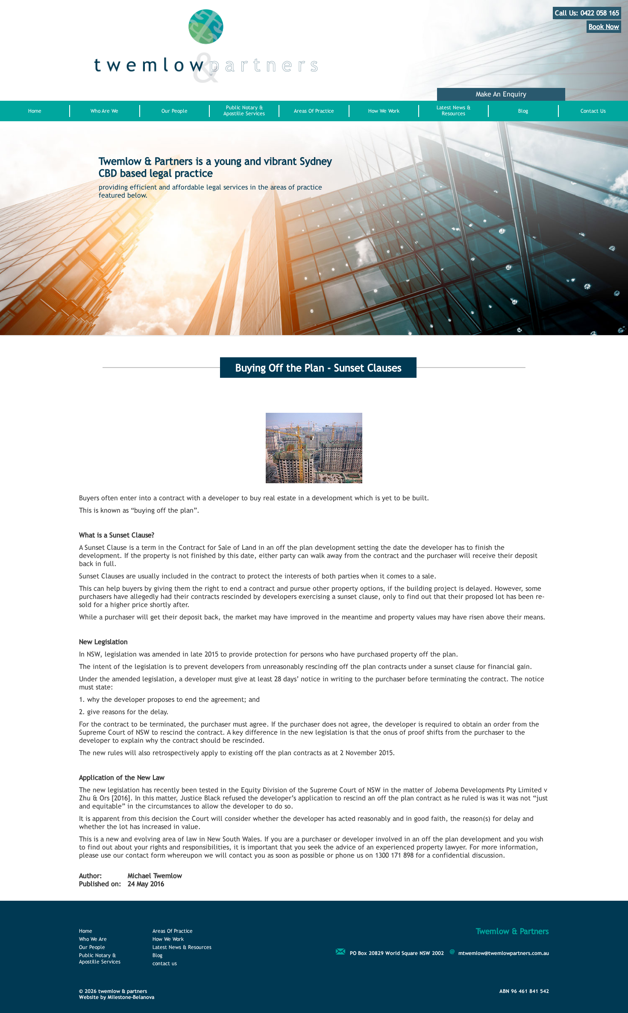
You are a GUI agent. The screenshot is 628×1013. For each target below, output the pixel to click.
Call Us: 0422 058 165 (587, 13)
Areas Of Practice (314, 111)
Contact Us (593, 111)
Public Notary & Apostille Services (244, 111)
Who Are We (104, 111)
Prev (103, 290)
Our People (174, 111)
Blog (523, 111)
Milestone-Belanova (131, 997)
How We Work (383, 111)
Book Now (604, 27)
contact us (165, 963)
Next (127, 290)
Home (34, 111)
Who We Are (93, 939)
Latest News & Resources (453, 111)
